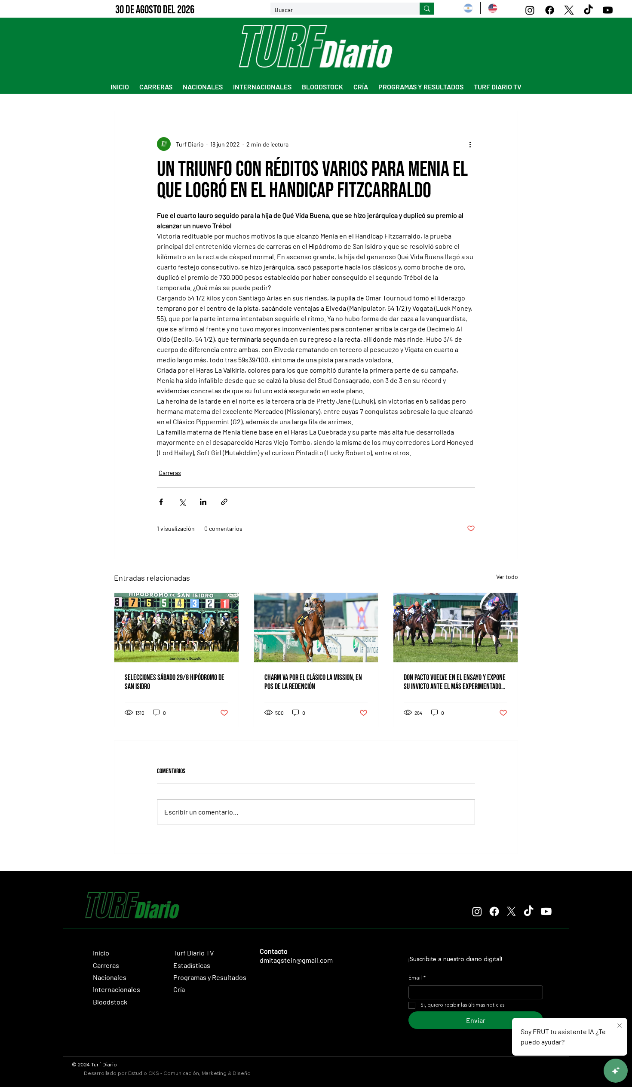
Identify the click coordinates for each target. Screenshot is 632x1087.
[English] (492, 8)
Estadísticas (191, 965)
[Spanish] (468, 8)
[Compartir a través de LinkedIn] (203, 502)
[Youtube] (608, 10)
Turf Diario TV (193, 953)
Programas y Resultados (209, 977)
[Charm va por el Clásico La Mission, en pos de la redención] (316, 627)
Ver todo (507, 576)
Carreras (170, 472)
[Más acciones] (470, 144)
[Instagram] (530, 10)
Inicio (101, 953)
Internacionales (116, 989)
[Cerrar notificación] (619, 1026)
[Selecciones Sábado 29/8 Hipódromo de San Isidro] (176, 627)
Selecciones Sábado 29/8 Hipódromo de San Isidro (174, 682)
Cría (179, 989)
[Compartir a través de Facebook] (161, 502)
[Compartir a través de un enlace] (224, 502)
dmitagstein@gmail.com (296, 960)
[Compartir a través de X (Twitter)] (182, 502)
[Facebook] (549, 10)
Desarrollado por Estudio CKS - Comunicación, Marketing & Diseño (167, 1073)
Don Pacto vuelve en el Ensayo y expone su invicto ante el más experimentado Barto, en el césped (455, 682)
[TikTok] (588, 10)
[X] (569, 10)
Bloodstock (110, 1002)
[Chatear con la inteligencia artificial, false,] (616, 1071)
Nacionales (109, 977)
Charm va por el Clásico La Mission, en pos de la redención (313, 682)
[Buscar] (427, 9)
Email (417, 978)
